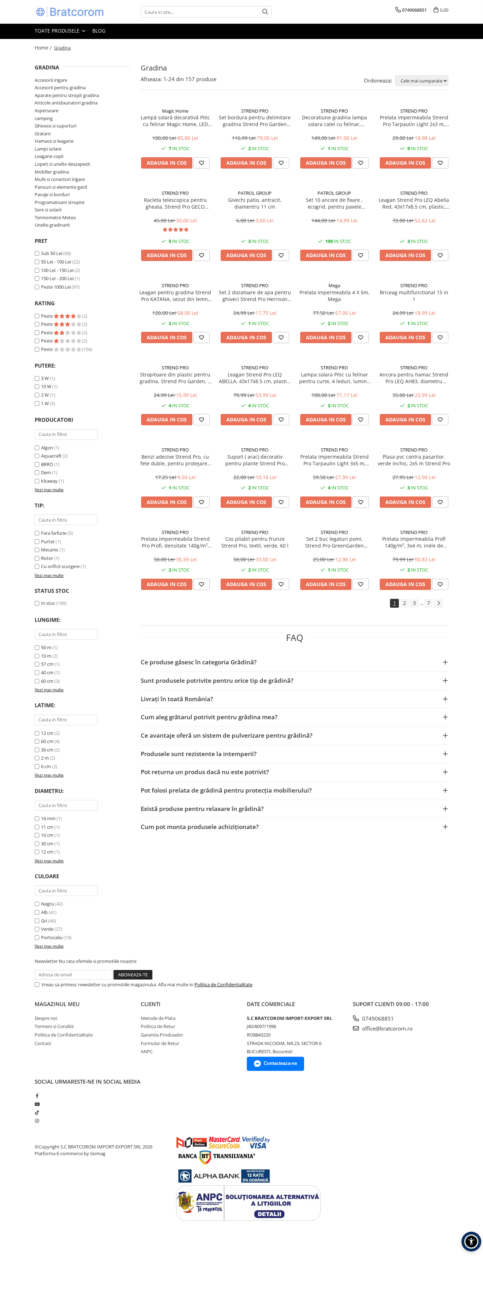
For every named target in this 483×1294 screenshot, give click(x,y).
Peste (47, 316)
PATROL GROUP (255, 193)
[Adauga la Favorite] (201, 163)
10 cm (47, 835)
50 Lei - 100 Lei (56, 262)
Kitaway (49, 481)
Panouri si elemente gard (61, 187)
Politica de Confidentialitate (223, 984)
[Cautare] (265, 12)
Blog (98, 30)
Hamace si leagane (54, 141)
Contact (43, 1043)
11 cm (47, 827)
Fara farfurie (53, 533)
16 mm (48, 818)
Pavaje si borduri (52, 194)
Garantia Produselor (162, 1035)
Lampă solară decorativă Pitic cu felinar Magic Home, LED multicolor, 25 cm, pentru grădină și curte (175, 120)
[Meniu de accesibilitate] (471, 1242)
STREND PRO (254, 111)
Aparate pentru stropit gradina (67, 95)
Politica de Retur (158, 1026)
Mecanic (49, 549)
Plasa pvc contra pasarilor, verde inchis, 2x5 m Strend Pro (414, 460)
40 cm (47, 672)
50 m (46, 647)
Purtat (47, 541)
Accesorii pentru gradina (60, 87)
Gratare (43, 133)
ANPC (147, 1051)
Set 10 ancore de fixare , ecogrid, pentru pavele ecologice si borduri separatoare (334, 203)
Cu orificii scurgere (60, 566)
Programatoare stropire (60, 202)
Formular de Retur (160, 1043)
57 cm (47, 664)
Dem (46, 472)
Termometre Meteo (55, 217)
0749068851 (377, 1018)
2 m (45, 758)
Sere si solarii (48, 209)
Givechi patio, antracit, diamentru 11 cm (254, 203)
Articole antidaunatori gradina (66, 103)
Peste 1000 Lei (56, 287)
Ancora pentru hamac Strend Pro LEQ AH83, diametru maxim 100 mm (413, 378)
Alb (44, 912)
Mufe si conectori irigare (60, 179)
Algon (47, 447)
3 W (45, 378)
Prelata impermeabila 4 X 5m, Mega (334, 295)
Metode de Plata (158, 1018)
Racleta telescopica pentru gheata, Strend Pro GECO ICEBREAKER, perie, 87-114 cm (175, 203)
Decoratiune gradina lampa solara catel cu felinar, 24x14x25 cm (334, 120)
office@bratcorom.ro (387, 1028)
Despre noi (46, 1018)
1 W (45, 403)
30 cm (47, 750)
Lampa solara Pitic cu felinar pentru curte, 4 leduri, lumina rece (334, 378)
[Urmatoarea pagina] (438, 603)
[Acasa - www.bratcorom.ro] (70, 11)
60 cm (47, 681)
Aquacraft (51, 456)
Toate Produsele (58, 30)
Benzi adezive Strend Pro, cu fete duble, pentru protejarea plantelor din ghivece (175, 460)
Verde (47, 929)
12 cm (47, 733)
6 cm (46, 766)
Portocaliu (52, 937)
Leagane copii (49, 156)
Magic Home (175, 111)
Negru (47, 904)
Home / (44, 47)
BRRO (47, 464)
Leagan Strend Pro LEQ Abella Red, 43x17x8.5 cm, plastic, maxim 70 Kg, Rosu (414, 203)
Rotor (47, 558)
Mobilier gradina (52, 172)
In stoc (48, 603)
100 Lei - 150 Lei (57, 270)
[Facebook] (37, 1095)
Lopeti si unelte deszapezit (62, 164)
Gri (44, 921)
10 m (46, 656)
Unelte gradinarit (52, 225)
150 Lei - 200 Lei (57, 278)
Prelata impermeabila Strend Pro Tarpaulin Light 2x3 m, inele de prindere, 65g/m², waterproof (414, 120)
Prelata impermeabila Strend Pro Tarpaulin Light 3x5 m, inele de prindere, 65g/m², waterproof (334, 460)
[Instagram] (37, 1121)
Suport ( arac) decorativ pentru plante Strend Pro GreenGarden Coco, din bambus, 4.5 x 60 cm (255, 460)
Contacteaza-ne (280, 1063)
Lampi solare (48, 149)
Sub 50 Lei (51, 253)
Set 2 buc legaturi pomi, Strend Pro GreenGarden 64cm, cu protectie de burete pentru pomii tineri (334, 542)
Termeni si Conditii (54, 1026)
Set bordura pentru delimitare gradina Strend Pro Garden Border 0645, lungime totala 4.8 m (255, 120)
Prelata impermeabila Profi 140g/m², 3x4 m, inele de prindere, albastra (414, 542)
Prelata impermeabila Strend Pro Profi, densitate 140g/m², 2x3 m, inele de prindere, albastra (175, 542)
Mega (334, 285)
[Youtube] (37, 1104)
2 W (45, 395)
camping (44, 118)
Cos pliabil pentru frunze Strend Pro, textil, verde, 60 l (255, 542)
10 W (46, 386)
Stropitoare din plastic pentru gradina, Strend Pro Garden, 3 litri (175, 378)
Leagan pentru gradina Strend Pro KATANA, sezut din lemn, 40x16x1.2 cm (175, 295)
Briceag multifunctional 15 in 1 (414, 295)
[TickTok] (37, 1112)
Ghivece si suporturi (55, 126)
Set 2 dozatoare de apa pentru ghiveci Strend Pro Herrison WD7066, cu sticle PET (255, 295)
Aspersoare (46, 110)
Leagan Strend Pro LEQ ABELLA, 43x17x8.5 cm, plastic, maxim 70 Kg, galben (255, 378)
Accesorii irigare (51, 80)
